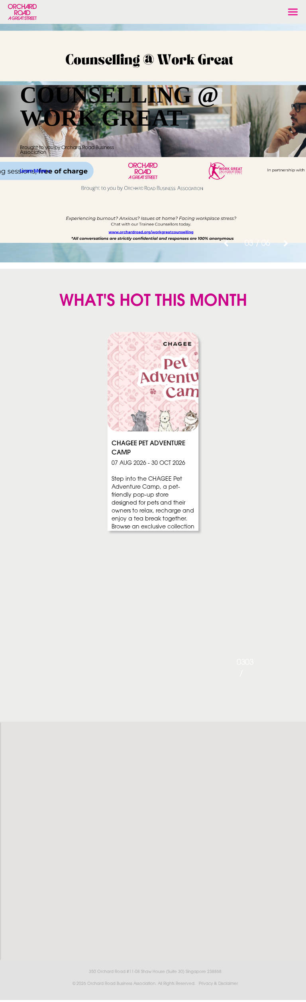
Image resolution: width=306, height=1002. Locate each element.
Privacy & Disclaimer (218, 984)
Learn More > (35, 171)
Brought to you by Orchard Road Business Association (67, 150)
